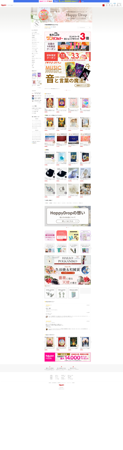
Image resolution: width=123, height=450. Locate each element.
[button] (119, 3)
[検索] (104, 5)
